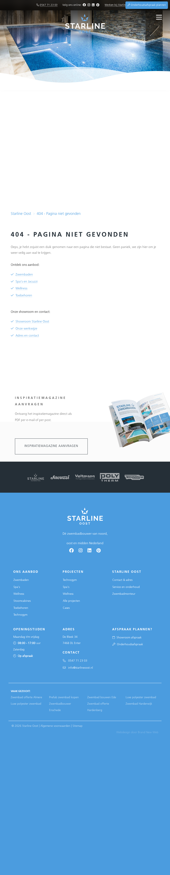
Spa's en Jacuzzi (27, 281)
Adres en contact (27, 335)
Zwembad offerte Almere (26, 697)
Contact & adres (122, 580)
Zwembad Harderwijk (139, 704)
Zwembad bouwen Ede (101, 697)
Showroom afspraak (128, 637)
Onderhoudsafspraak (129, 644)
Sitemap (78, 726)
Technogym (20, 615)
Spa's (16, 587)
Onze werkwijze (26, 328)
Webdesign (123, 732)
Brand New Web (148, 732)
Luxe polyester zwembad (26, 704)
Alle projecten (71, 601)
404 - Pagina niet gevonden (59, 214)
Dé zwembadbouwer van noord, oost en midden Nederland (85, 538)
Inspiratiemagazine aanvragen (51, 446)
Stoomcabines (22, 601)
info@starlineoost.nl (79, 668)
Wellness (21, 288)
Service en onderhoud (126, 587)
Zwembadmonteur (123, 594)
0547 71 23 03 (49, 5)
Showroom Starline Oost (32, 321)
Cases (66, 608)
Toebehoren (24, 295)
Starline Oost (21, 214)
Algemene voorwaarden (55, 726)
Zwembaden (24, 274)
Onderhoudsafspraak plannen (148, 5)
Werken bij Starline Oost (119, 5)
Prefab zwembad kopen (64, 697)
